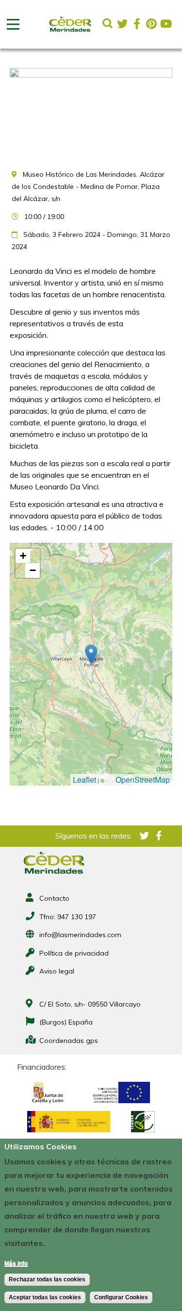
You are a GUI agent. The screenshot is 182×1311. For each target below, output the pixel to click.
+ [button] (23, 556)
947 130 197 (76, 916)
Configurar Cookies (121, 1297)
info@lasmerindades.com (80, 934)
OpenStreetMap (143, 779)
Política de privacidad (74, 953)
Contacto (54, 898)
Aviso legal (56, 971)
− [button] (33, 570)
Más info (16, 1263)
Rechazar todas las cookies (47, 1279)
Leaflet (84, 779)
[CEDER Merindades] (70, 32)
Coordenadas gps (68, 1040)
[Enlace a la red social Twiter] (122, 23)
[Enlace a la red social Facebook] (137, 23)
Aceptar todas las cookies (45, 1297)
